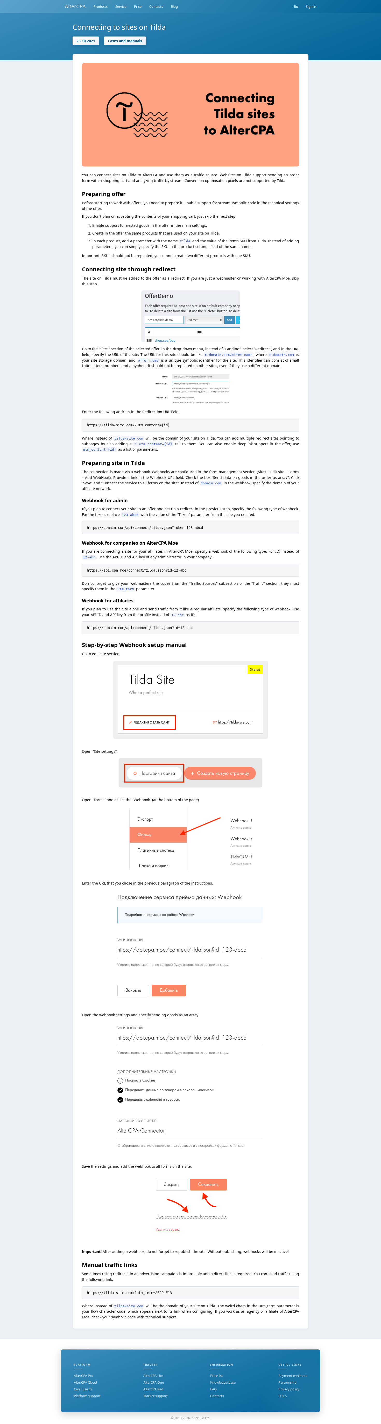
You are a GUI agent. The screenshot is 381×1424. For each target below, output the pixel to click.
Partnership (287, 1382)
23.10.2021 (85, 40)
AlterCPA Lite (153, 1375)
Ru (296, 6)
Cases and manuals (125, 40)
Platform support (87, 1395)
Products (101, 6)
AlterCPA (75, 6)
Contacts (156, 6)
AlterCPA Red (153, 1389)
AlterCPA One (153, 1382)
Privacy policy (288, 1389)
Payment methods (292, 1375)
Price (138, 6)
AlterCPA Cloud (85, 1382)
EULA (282, 1395)
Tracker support (155, 1395)
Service (120, 6)
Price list (216, 1375)
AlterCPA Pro (83, 1375)
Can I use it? (83, 1389)
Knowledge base (223, 1382)
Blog (174, 6)
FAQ (213, 1389)
